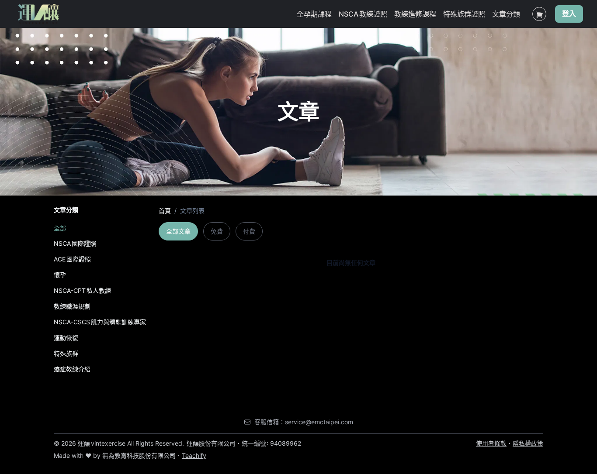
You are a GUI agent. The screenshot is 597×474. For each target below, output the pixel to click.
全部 (60, 228)
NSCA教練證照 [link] (363, 14)
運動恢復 (66, 337)
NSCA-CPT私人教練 (82, 290)
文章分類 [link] (506, 14)
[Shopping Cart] (539, 14)
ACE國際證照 (72, 259)
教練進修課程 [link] (415, 14)
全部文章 (178, 231)
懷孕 (60, 274)
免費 (217, 231)
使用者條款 (491, 443)
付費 (249, 231)
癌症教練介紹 (72, 369)
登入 (569, 14)
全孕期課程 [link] (314, 14)
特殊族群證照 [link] (464, 14)
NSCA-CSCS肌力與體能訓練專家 (100, 322)
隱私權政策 (528, 443)
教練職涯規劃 (72, 306)
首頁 (165, 210)
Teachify (194, 455)
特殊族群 (66, 353)
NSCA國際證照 (75, 243)
